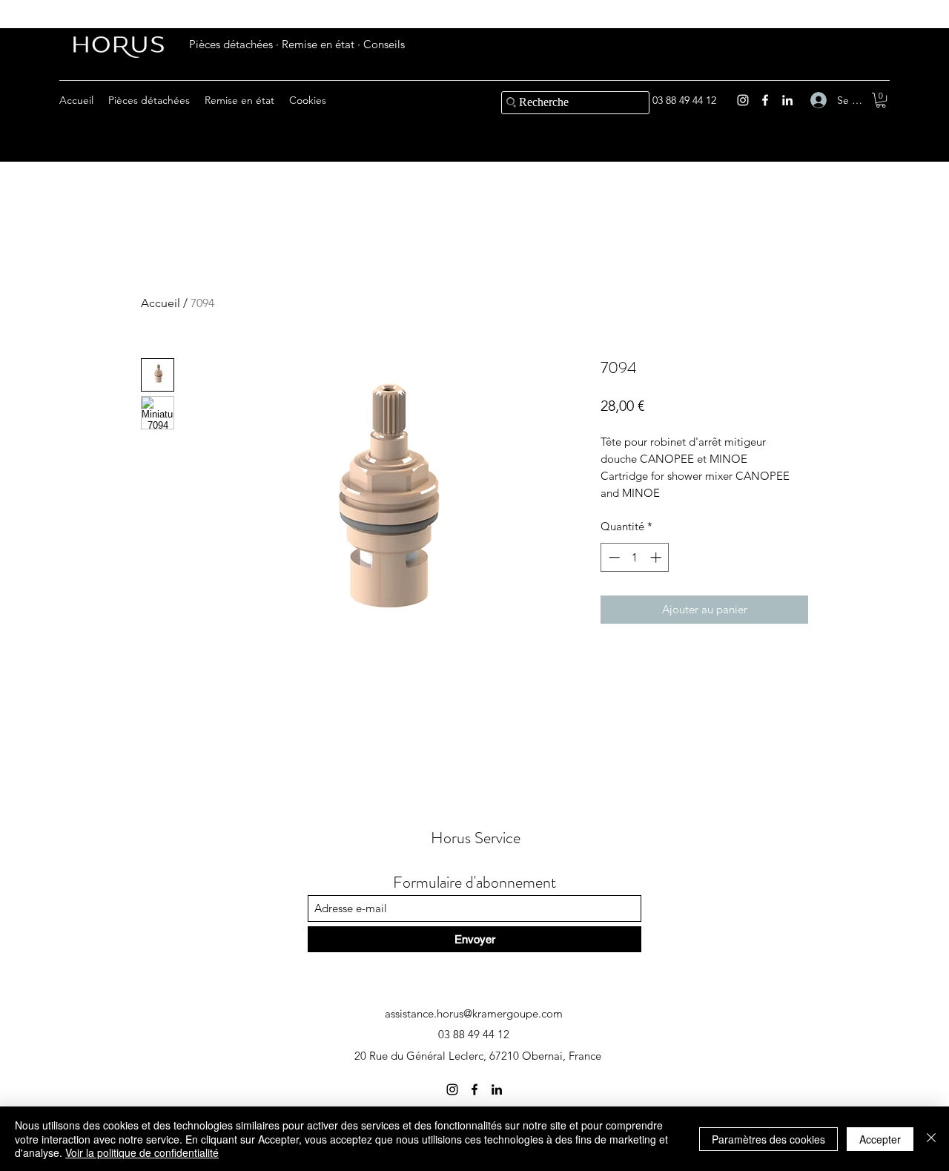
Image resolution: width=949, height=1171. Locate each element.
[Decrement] (613, 557)
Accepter (880, 1139)
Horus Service (475, 837)
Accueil (160, 303)
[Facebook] (765, 100)
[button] (881, 100)
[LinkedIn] (787, 100)
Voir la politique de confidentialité (142, 1152)
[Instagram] (742, 100)
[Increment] (657, 557)
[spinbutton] (635, 557)
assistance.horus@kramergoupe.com (474, 1013)
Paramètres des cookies (768, 1139)
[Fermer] (931, 1138)
